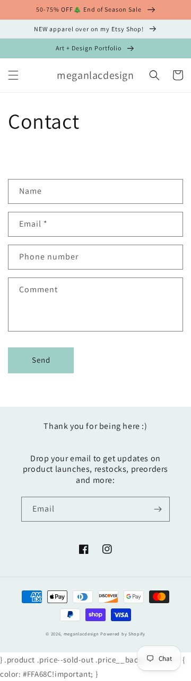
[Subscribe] (157, 509)
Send (41, 360)
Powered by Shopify (122, 634)
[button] (13, 75)
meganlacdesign (81, 634)
